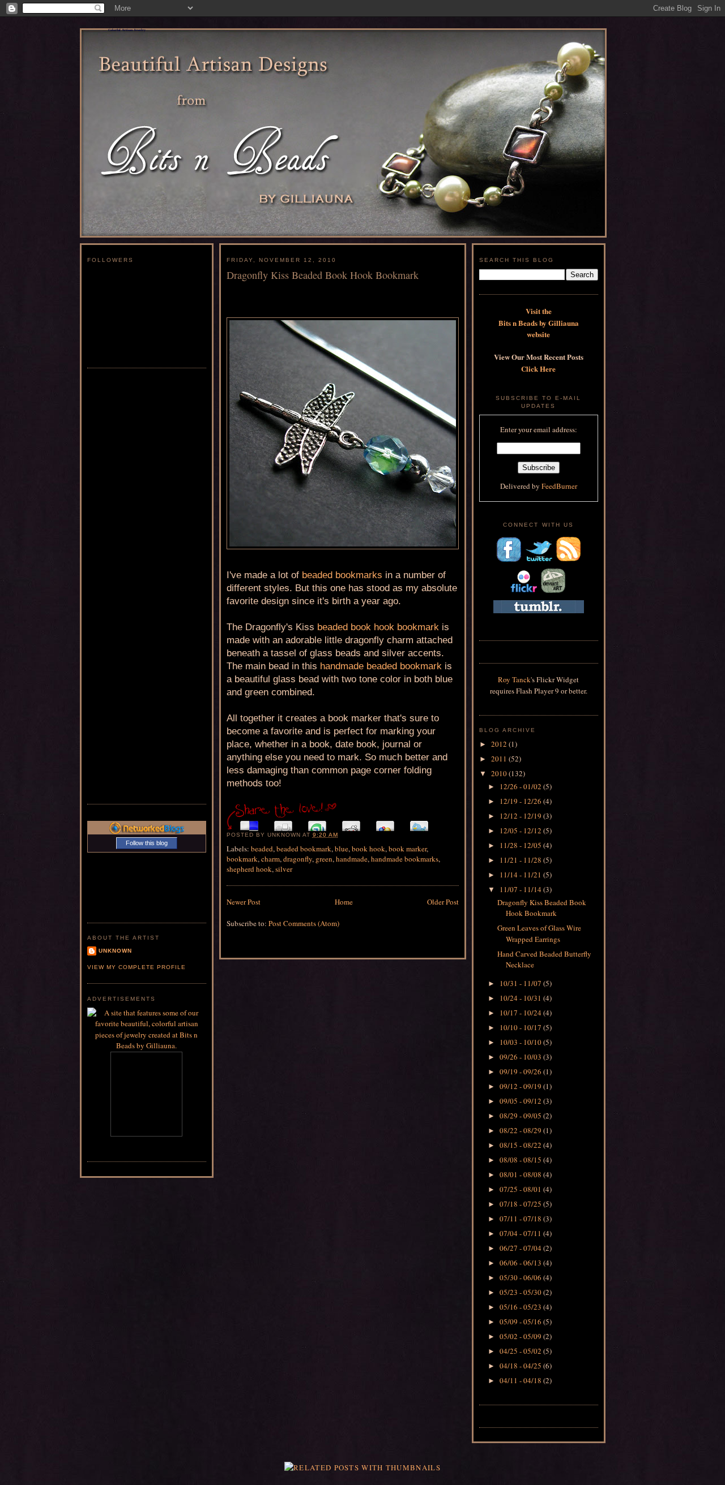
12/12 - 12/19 (521, 816)
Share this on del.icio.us (249, 823)
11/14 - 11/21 (521, 875)
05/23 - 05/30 (521, 1292)
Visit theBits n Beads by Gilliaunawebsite (538, 322)
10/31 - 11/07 (521, 983)
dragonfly (297, 859)
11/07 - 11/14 (521, 889)
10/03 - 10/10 (521, 1042)
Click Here (538, 368)
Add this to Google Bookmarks (385, 823)
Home (344, 902)
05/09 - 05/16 (521, 1321)
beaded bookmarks (342, 575)
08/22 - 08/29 (521, 1130)
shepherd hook (249, 869)
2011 (500, 759)
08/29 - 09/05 (521, 1115)
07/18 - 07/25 (521, 1204)
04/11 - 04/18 (521, 1380)
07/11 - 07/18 (521, 1218)
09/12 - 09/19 (521, 1086)
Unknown (115, 951)
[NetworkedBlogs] (146, 831)
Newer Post (244, 902)
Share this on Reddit (351, 823)
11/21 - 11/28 (521, 860)
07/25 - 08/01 (521, 1189)
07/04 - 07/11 (521, 1233)
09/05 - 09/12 (521, 1101)
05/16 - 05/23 (521, 1307)
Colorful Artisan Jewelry (127, 30)
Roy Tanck (514, 679)
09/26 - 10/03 (521, 1057)
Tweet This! (419, 823)
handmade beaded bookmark (381, 666)
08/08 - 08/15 (521, 1160)
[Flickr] (523, 592)
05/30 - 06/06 (521, 1277)
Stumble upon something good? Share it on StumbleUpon (317, 823)
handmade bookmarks (404, 859)
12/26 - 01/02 (521, 786)
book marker (408, 848)
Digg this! (283, 823)
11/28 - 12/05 (521, 845)
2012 (500, 744)
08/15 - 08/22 (521, 1145)
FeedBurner (559, 486)
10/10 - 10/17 (521, 1027)
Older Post (443, 902)
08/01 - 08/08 (521, 1174)
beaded (262, 848)
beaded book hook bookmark (378, 627)
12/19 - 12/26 (521, 801)
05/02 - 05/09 (521, 1336)
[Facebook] (508, 561)
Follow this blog (147, 843)
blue (341, 848)
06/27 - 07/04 (521, 1248)
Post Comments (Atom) (303, 923)
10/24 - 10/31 (521, 998)
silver (283, 869)
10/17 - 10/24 (521, 1013)
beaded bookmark (303, 848)
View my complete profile (136, 967)
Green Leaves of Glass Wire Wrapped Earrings (539, 933)
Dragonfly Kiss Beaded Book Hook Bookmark (323, 275)
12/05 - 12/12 (521, 830)
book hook (368, 848)
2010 (500, 773)
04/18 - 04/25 (521, 1366)
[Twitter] (538, 561)
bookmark (242, 859)
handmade (352, 859)
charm (270, 859)
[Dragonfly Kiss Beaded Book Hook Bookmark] (343, 433)
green (323, 859)
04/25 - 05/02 (521, 1351)
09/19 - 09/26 (521, 1071)
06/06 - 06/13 (521, 1263)
